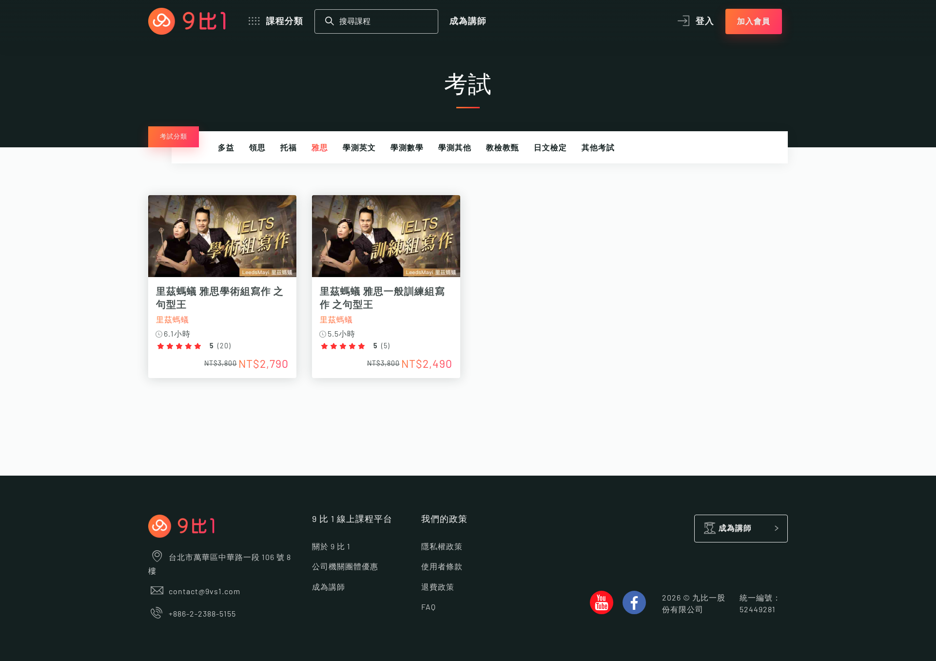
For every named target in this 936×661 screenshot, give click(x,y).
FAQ (428, 607)
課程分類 (284, 21)
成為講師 (468, 21)
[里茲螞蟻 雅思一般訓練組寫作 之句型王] (386, 241)
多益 (226, 148)
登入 (705, 21)
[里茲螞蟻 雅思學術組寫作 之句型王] (222, 241)
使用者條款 (442, 567)
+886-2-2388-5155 (202, 614)
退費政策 (437, 587)
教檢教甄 (502, 148)
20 (224, 346)
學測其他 (454, 148)
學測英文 (359, 148)
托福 (288, 148)
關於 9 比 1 (331, 547)
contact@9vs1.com (204, 592)
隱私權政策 (442, 547)
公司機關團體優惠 (345, 567)
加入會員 (753, 21)
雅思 (320, 148)
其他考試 (598, 148)
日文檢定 (550, 148)
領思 (257, 148)
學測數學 (407, 148)
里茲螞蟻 (172, 320)
